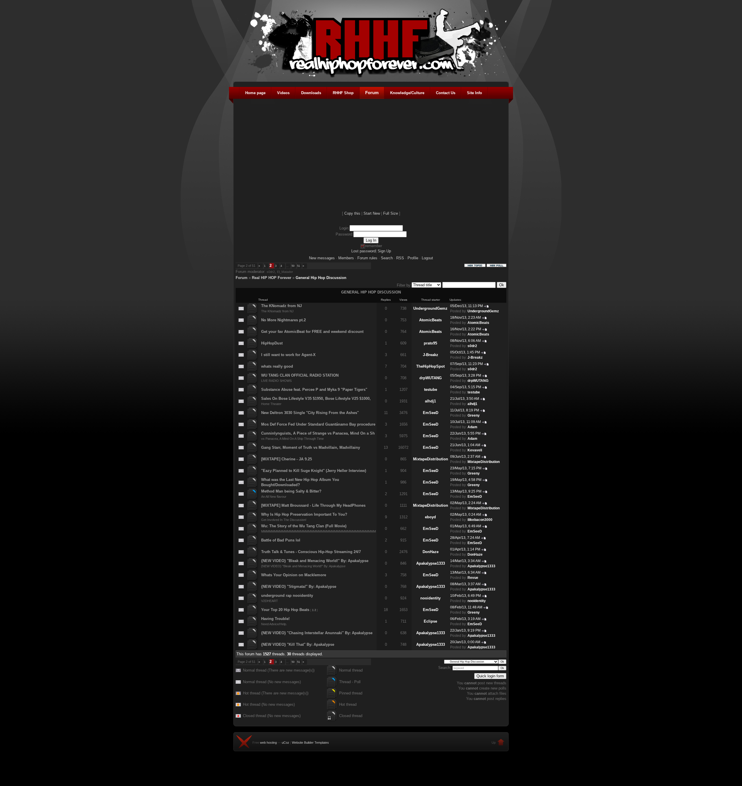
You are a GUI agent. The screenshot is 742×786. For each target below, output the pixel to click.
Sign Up (384, 251)
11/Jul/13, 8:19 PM (464, 410)
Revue (473, 578)
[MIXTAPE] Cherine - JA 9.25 (286, 459)
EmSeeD (430, 413)
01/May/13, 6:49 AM (465, 526)
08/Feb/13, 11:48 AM (466, 607)
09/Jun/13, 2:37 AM (465, 457)
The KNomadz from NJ (281, 306)
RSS (400, 258)
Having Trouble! (275, 619)
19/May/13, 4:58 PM (465, 480)
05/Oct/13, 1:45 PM (465, 352)
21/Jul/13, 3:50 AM (464, 399)
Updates (455, 299)
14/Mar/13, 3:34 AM (465, 561)
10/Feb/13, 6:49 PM (465, 596)
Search (387, 258)
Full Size (390, 213)
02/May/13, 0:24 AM (465, 515)
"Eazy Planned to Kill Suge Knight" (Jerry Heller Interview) (313, 470)
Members (346, 258)
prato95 (430, 343)
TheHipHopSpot (430, 366)
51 (298, 266)
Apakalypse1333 (430, 563)
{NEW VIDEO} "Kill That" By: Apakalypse (297, 644)
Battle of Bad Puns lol (280, 540)
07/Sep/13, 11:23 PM (466, 364)
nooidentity (430, 598)
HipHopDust (272, 343)
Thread (263, 299)
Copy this (352, 213)
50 (293, 266)
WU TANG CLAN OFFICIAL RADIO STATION (300, 375)
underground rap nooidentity (287, 595)
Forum (242, 278)
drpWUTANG (430, 378)
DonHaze (431, 552)
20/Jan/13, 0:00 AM (465, 642)
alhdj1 (430, 401)
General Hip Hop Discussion (321, 278)
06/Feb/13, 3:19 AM (465, 619)
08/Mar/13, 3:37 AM (465, 584)
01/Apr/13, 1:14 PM (465, 549)
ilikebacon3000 (480, 520)
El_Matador (285, 271)
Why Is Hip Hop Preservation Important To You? (304, 514)
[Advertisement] (371, 773)
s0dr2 (271, 271)
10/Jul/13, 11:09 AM (465, 422)
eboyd (430, 517)
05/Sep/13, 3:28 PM (465, 375)
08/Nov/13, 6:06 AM (465, 341)
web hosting (268, 742)
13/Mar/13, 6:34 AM (465, 572)
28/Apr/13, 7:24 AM (465, 538)
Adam (472, 427)
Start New (371, 213)
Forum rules (367, 258)
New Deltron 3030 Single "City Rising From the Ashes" (310, 413)
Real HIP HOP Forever (271, 278)
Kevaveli (475, 450)
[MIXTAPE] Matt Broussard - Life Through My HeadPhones (313, 505)
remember (373, 246)
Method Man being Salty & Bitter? (291, 491)
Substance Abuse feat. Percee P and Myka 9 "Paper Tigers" (314, 389)
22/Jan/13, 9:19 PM (465, 630)
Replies (386, 299)
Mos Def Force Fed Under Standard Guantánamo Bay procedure (318, 424)
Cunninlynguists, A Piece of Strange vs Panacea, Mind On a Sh (318, 433)
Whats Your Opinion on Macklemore (293, 575)
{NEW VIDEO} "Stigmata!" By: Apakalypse (298, 586)
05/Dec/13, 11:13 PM (466, 306)
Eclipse (430, 621)
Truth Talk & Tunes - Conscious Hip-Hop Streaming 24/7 (311, 552)
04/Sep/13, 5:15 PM (465, 387)
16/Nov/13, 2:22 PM (465, 329)
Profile (413, 258)
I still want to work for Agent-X (288, 355)
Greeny (474, 415)
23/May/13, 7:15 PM (465, 468)
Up (494, 742)
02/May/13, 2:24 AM (465, 503)
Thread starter (430, 299)
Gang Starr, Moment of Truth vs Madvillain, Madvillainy (310, 447)
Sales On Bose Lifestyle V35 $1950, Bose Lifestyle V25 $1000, (316, 398)
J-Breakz (430, 355)
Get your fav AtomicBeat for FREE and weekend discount (312, 331)
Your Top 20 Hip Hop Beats (285, 610)
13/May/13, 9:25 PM (465, 491)
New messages (322, 258)
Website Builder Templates (310, 742)
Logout (427, 258)
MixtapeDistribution (430, 459)
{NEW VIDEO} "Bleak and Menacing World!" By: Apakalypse (314, 561)
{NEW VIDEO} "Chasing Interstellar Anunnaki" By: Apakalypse (316, 633)
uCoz (285, 742)
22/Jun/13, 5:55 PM (465, 433)
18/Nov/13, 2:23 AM (465, 318)
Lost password (363, 251)
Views (403, 299)
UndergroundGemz (430, 308)
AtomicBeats (430, 320)
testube (430, 389)
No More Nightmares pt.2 (283, 320)
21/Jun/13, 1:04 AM (465, 445)
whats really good (277, 366)
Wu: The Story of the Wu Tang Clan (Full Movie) (303, 526)
